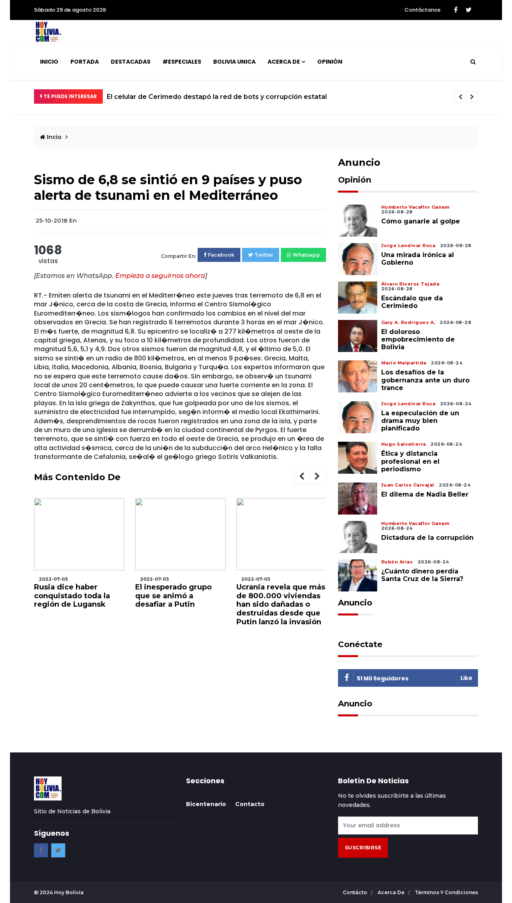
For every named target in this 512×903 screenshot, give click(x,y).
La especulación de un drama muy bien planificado (420, 420)
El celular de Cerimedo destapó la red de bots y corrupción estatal (217, 97)
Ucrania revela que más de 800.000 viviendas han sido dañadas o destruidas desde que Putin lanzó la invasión (280, 604)
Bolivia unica (234, 62)
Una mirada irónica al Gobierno (417, 258)
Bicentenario (206, 804)
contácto (355, 892)
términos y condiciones (446, 892)
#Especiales (181, 62)
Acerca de (284, 62)
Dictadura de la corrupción (427, 537)
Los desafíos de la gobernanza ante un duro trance (425, 379)
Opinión (329, 62)
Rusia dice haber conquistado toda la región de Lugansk (72, 596)
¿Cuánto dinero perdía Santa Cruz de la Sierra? (422, 575)
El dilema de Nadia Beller (424, 494)
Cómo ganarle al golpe (420, 221)
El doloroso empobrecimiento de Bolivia (418, 339)
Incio (53, 137)
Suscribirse (363, 848)
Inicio (49, 62)
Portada (84, 62)
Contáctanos (422, 10)
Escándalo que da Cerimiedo (412, 302)
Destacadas (130, 62)
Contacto (249, 804)
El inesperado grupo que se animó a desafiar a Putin (173, 596)
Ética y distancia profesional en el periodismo (410, 461)
